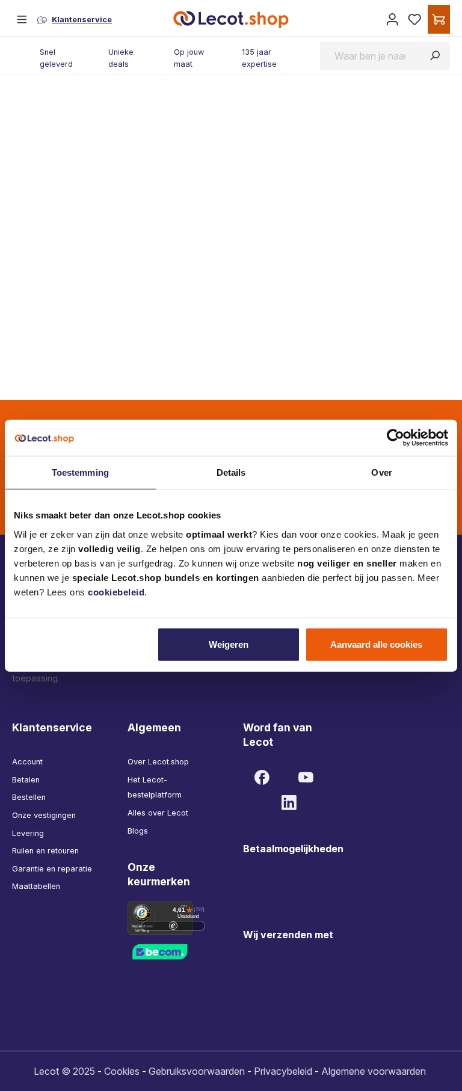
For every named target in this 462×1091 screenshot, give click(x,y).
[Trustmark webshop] (173, 951)
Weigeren (228, 644)
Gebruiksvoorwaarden (197, 1071)
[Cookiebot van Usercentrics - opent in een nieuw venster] (395, 438)
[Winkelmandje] (439, 19)
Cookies (122, 1071)
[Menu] (22, 19)
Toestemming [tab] (80, 472)
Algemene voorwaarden (373, 1071)
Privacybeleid (283, 1071)
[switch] (173, 926)
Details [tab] (231, 472)
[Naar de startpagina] (231, 19)
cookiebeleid (116, 591)
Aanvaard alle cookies (376, 644)
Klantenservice (52, 727)
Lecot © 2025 (64, 1071)
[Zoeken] (434, 55)
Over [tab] (381, 472)
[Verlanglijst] (415, 19)
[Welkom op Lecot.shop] (392, 19)
